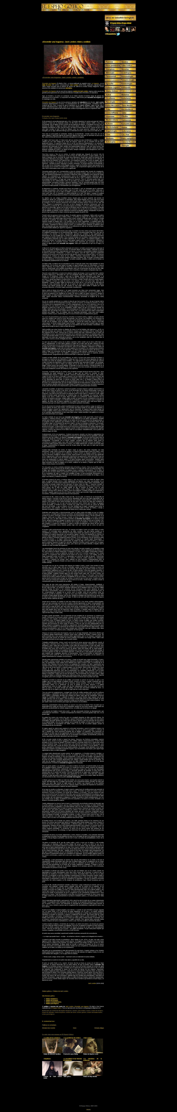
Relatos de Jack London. (60, 991)
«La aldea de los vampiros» (52, 1038)
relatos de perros (60, 1012)
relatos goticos (81, 1012)
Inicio (74, 1028)
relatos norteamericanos (94, 1012)
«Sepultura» (47, 1058)
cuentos (75, 1010)
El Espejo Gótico (56, 1008)
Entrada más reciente (48, 1028)
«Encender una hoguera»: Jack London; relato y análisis (66, 42)
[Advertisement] (57, 26)
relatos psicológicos (48, 1014)
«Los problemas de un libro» (72, 1038)
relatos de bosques (97, 1010)
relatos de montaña (48, 1012)
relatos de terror (71, 1012)
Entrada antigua (99, 1028)
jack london (81, 1010)
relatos (88, 1010)
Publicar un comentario (49, 1025)
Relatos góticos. (47, 991)
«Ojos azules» (87, 1038)
